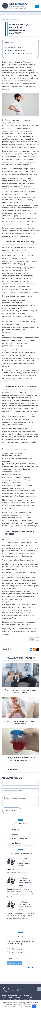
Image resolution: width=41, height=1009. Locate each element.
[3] (7, 649)
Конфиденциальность (11, 995)
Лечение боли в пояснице (16, 50)
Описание (15, 830)
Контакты (28, 995)
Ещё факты (16, 843)
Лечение (14, 834)
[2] (5, 649)
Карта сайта (29, 997)
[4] (9, 649)
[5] (10, 649)
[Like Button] (32, 639)
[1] (3, 649)
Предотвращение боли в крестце (19, 53)
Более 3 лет (14, 958)
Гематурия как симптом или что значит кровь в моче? (20, 758)
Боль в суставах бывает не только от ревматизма (20, 722)
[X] (37, 649)
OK (34, 1006)
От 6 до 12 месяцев (16, 952)
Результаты (28, 967)
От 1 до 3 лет (14, 955)
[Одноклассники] (34, 649)
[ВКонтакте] (31, 649)
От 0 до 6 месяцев (16, 949)
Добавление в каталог (11, 997)
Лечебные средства (19, 839)
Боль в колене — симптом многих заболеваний (20, 691)
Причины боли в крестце (16, 47)
